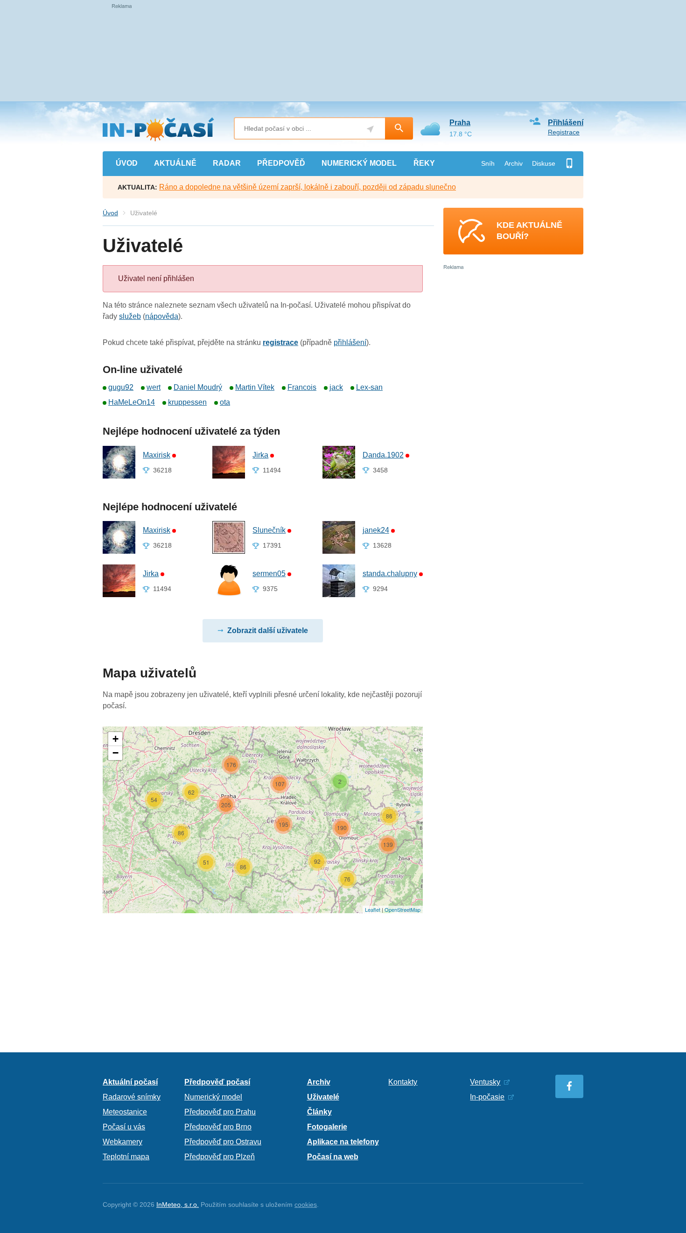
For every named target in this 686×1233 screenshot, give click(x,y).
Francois (301, 387)
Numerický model (213, 1097)
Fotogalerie (327, 1127)
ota (225, 402)
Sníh (488, 163)
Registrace (564, 132)
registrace (280, 342)
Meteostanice (125, 1112)
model (359, 163)
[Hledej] (399, 128)
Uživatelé (323, 1097)
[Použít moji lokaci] (370, 129)
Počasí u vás (124, 1127)
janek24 (376, 530)
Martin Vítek (254, 387)
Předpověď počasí (217, 1082)
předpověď (281, 163)
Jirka (260, 455)
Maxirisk (156, 455)
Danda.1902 (383, 455)
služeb (130, 316)
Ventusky (485, 1082)
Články (319, 1112)
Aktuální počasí (130, 1082)
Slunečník (269, 530)
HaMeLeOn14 (131, 402)
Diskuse (543, 163)
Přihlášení (565, 123)
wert (154, 387)
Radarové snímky (132, 1097)
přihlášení (350, 342)
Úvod (110, 213)
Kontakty (402, 1082)
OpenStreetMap (402, 909)
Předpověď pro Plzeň (219, 1157)
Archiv (513, 163)
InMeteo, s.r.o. (177, 1204)
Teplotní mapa (126, 1157)
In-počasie (487, 1097)
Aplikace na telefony (343, 1142)
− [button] (115, 753)
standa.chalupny (390, 574)
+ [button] (115, 739)
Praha (459, 123)
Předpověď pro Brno (218, 1127)
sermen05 (269, 574)
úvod (127, 163)
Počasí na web (332, 1157)
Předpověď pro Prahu (220, 1112)
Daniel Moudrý (198, 387)
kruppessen (187, 402)
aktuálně (175, 163)
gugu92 (120, 387)
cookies (305, 1204)
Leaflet (372, 909)
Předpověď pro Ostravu (222, 1142)
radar (227, 163)
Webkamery (122, 1142)
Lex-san (369, 387)
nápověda (161, 316)
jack (336, 387)
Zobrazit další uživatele (267, 630)
